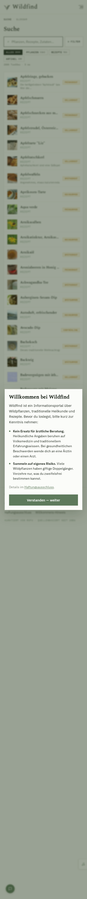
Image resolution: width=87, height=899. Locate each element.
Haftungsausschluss (39, 487)
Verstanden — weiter (43, 500)
